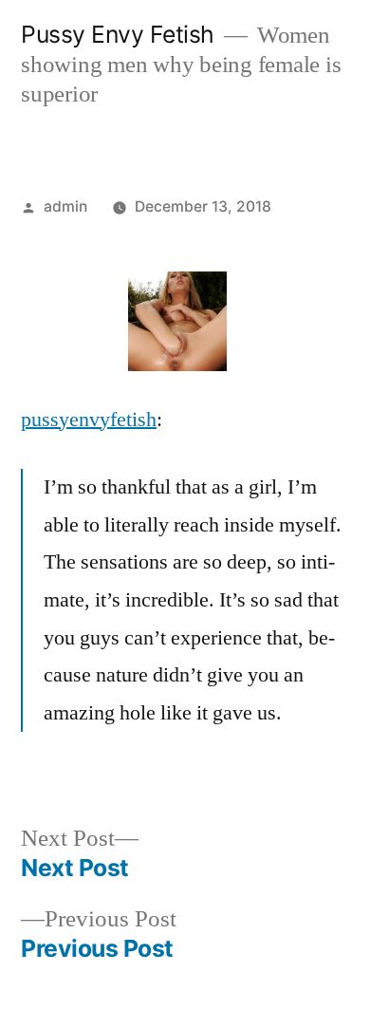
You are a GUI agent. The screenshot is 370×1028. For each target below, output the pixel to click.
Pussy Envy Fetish (117, 34)
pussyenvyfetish (89, 419)
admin (65, 206)
